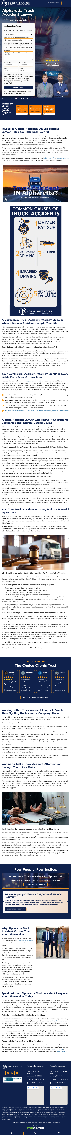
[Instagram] (12, 1073)
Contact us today (57, 1049)
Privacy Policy (42, 1123)
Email (5, 68)
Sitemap (49, 1123)
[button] (35, 183)
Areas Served (56, 1123)
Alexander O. (29, 672)
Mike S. (45, 672)
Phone (21, 68)
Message (7, 50)
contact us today (63, 158)
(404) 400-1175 (49, 158)
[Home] (12, 1133)
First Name (7, 62)
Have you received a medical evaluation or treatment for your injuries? (18, 44)
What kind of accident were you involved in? (18, 31)
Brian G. (62, 672)
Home (3, 99)
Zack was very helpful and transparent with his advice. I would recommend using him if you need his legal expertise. (44, 685)
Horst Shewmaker (58, 1021)
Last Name (22, 62)
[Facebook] (7, 1073)
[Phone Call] (35, 1133)
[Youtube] (17, 1073)
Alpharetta (10, 99)
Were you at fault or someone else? (16, 37)
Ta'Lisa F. (11, 672)
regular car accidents (33, 381)
